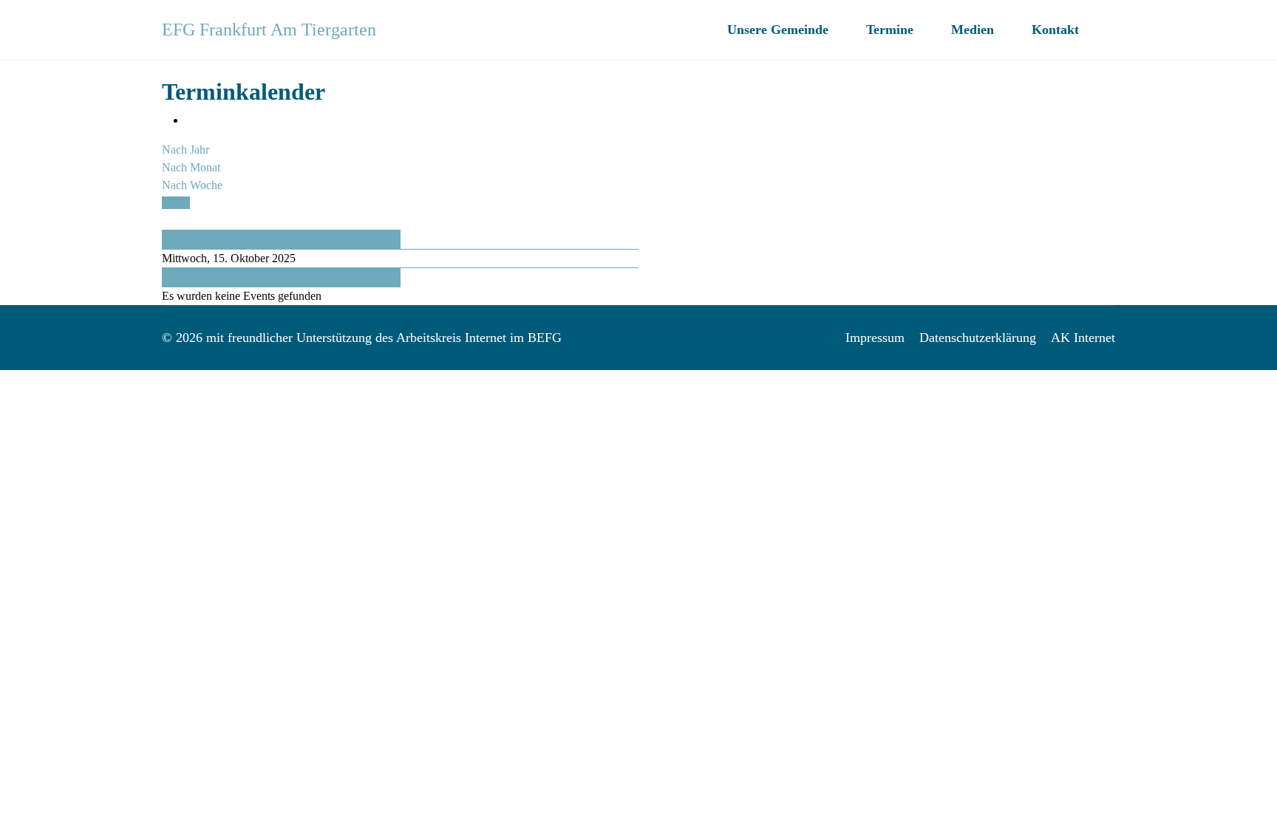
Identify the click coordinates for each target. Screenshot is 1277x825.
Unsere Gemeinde (777, 29)
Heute (176, 202)
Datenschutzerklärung (977, 337)
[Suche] (166, 220)
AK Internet (1083, 337)
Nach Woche (192, 185)
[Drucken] (189, 120)
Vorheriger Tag (198, 239)
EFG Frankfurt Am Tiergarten (269, 29)
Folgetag (183, 277)
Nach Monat (191, 167)
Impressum (875, 337)
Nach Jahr (185, 149)
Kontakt (1055, 29)
